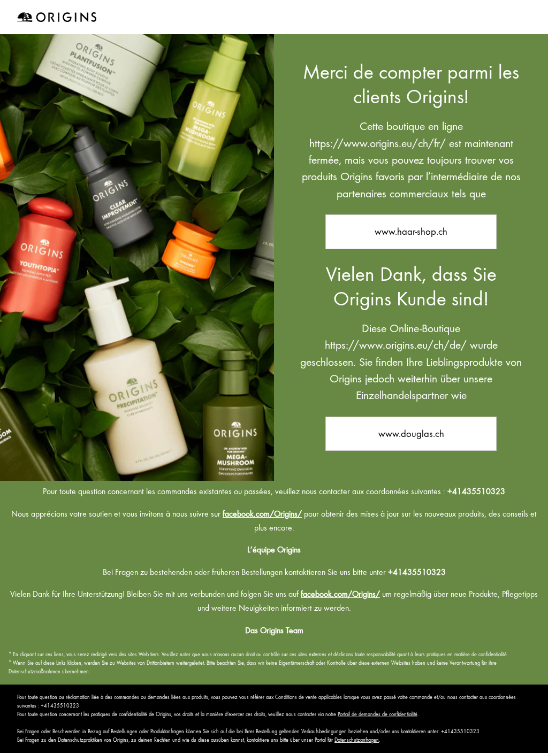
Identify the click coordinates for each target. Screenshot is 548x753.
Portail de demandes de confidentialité (377, 714)
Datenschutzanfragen (356, 740)
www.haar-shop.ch (411, 231)
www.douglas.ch (411, 433)
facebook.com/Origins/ (262, 514)
